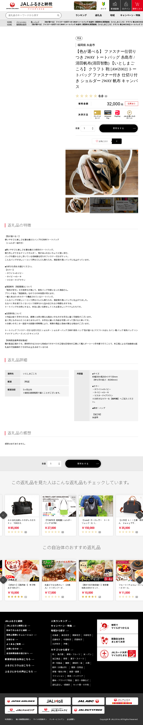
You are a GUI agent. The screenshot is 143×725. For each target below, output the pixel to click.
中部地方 (87, 635)
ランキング (81, 15)
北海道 (55, 635)
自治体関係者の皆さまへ (17, 653)
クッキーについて (56, 719)
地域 (112, 15)
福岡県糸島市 (21, 24)
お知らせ (10, 639)
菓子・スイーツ (77, 659)
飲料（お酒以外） (60, 667)
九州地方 (56, 644)
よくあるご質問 (13, 644)
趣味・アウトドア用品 (62, 680)
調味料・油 (77, 663)
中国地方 (67, 639)
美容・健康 (74, 672)
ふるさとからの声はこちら (19, 671)
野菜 (65, 659)
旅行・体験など (82, 680)
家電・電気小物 (59, 672)
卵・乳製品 (57, 663)
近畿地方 (56, 639)
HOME (9, 22)
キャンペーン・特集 (130, 15)
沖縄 (65, 644)
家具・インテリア (75, 676)
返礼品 (98, 15)
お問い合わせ (12, 649)
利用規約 (8, 719)
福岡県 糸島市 (86, 45)
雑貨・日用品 (77, 667)
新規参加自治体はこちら (18, 659)
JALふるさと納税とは (16, 626)
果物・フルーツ (73, 654)
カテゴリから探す (60, 649)
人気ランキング (59, 621)
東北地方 (65, 635)
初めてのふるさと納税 (16, 630)
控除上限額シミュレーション (19, 635)
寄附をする (118, 128)
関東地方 (76, 635)
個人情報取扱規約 (22, 719)
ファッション (21, 22)
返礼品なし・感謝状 (61, 685)
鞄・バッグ (35, 22)
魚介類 (60, 654)
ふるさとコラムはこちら (18, 665)
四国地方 (78, 639)
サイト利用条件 (39, 719)
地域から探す (58, 630)
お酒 (87, 663)
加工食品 (56, 659)
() (106, 96)
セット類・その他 (81, 685)
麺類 (67, 663)
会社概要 (70, 719)
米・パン (87, 654)
